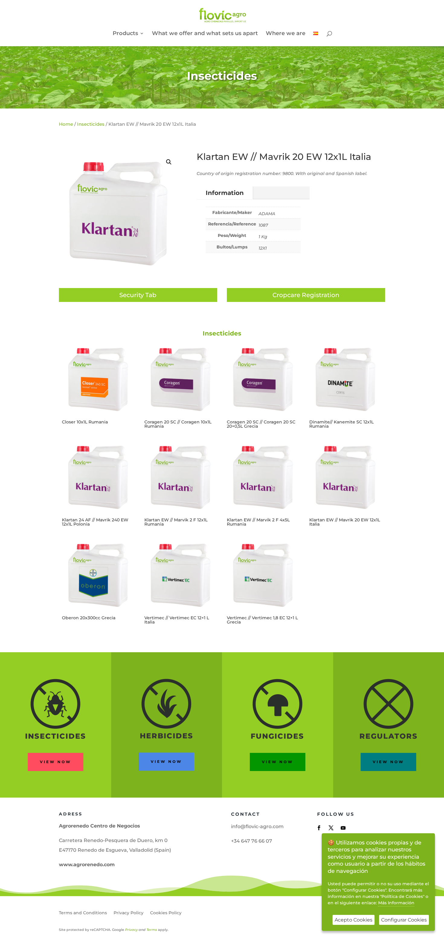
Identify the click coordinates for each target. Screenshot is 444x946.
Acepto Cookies (353, 920)
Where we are (285, 34)
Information (225, 192)
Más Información (396, 903)
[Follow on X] (331, 828)
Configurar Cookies (404, 920)
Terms (151, 930)
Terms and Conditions (83, 913)
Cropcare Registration (305, 295)
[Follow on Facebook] (319, 828)
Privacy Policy (128, 913)
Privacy (131, 930)
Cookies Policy (166, 913)
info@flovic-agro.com (257, 826)
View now (55, 762)
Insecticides (222, 76)
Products (125, 34)
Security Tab (137, 295)
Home (66, 124)
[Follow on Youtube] (343, 828)
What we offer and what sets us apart (205, 34)
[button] (168, 162)
